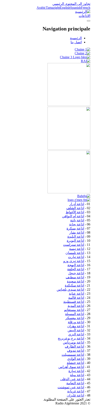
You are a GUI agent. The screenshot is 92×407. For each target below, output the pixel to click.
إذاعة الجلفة (75, 269)
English (65, 7)
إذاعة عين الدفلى (72, 379)
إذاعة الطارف (74, 346)
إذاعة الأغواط (75, 212)
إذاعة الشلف (75, 208)
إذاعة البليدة (75, 236)
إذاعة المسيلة (74, 314)
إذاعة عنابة (76, 293)
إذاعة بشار (76, 232)
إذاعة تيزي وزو (73, 261)
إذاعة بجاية (76, 224)
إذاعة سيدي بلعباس (70, 289)
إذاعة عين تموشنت (71, 387)
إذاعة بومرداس (73, 342)
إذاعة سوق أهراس (71, 367)
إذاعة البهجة (75, 265)
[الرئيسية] (82, 12)
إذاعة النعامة (75, 383)
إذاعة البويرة (75, 240)
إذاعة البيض (76, 330)
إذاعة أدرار (76, 204)
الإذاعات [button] (84, 16)
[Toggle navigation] (88, 20)
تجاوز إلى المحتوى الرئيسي (71, 4)
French (85, 7)
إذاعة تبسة (76, 249)
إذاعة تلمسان (74, 253)
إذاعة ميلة (77, 375)
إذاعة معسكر (74, 318)
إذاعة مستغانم (74, 310)
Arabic (41, 7)
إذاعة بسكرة (75, 228)
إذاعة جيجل (76, 273)
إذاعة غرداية (75, 391)
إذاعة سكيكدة (74, 285)
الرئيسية (76, 38)
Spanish (75, 7)
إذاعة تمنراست (73, 244)
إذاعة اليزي (76, 334)
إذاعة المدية (76, 306)
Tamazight (53, 7)
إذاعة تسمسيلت (73, 354)
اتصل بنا (76, 42)
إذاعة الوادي (75, 358)
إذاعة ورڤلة (76, 322)
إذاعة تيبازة (76, 371)
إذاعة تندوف (75, 350)
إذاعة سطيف (75, 277)
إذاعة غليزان (75, 395)
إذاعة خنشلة (75, 363)
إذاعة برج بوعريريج (71, 338)
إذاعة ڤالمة (76, 297)
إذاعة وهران (75, 326)
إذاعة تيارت (76, 257)
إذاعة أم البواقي (73, 216)
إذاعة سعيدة (75, 281)
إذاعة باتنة (77, 220)
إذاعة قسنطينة (73, 301)
